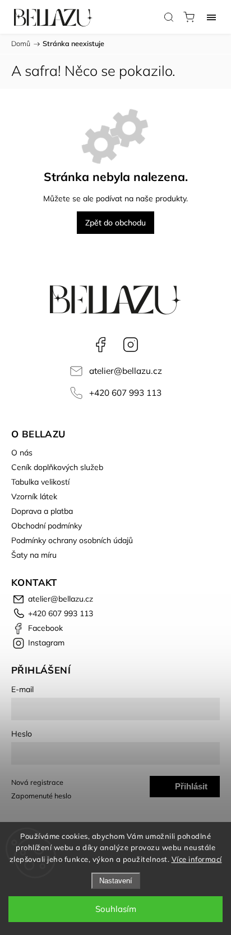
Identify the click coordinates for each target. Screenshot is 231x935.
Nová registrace (37, 782)
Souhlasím (115, 909)
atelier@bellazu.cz (125, 370)
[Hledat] (168, 16)
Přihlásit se (191, 789)
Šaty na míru (34, 555)
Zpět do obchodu (115, 223)
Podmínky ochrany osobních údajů (72, 540)
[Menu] (211, 17)
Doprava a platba (42, 511)
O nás (22, 453)
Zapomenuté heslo (41, 795)
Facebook (100, 344)
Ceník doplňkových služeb (57, 467)
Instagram (130, 344)
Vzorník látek (34, 496)
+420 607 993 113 (125, 392)
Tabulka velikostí (40, 482)
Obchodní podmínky (46, 526)
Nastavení (115, 881)
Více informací (197, 859)
